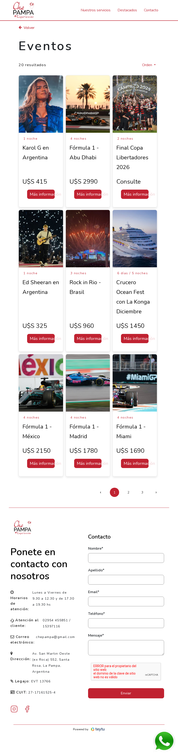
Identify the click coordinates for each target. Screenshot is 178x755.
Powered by (80, 729)
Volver (29, 27)
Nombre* (95, 548)
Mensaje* (96, 635)
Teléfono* (96, 613)
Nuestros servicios (96, 10)
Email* (93, 592)
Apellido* (96, 570)
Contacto (151, 10)
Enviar (126, 693)
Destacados (127, 10)
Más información (42, 194)
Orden (147, 65)
